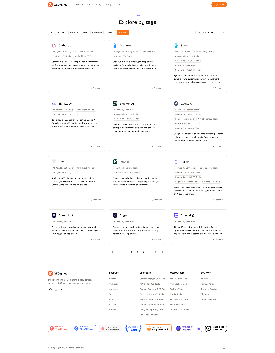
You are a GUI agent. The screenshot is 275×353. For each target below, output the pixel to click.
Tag (111, 294)
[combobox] (211, 32)
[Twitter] (56, 289)
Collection (87, 4)
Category (113, 289)
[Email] (62, 289)
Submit (118, 4)
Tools (76, 4)
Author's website (208, 299)
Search (112, 279)
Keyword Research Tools (151, 299)
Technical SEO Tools (179, 309)
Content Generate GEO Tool (152, 289)
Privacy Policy (207, 284)
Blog (98, 4)
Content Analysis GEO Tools (152, 279)
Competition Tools (178, 284)
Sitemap (205, 294)
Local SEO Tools (177, 304)
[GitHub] (50, 289)
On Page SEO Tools (179, 299)
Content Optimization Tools (152, 304)
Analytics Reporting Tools (151, 309)
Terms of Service (209, 289)
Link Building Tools (178, 279)
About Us (205, 279)
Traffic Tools (176, 294)
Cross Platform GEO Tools (152, 294)
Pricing (107, 4)
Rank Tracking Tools (149, 315)
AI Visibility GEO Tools (150, 284)
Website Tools (176, 289)
